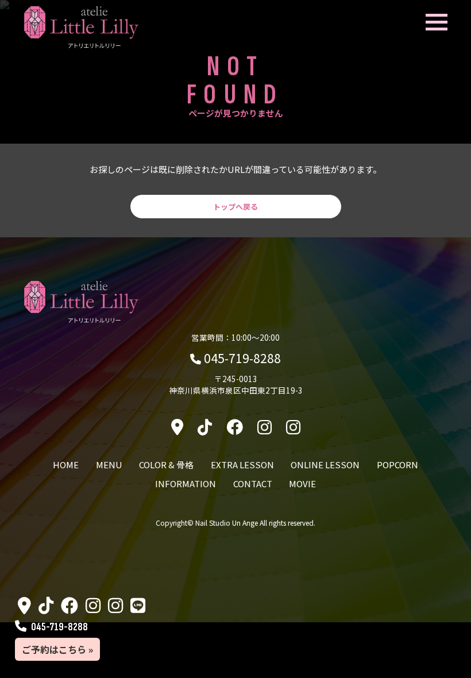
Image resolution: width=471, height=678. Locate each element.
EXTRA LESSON (242, 465)
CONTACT (252, 483)
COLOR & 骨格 (166, 465)
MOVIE (302, 483)
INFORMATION (185, 483)
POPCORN (397, 465)
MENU (109, 465)
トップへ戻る (235, 206)
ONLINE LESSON (325, 465)
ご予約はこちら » (57, 649)
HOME (66, 465)
